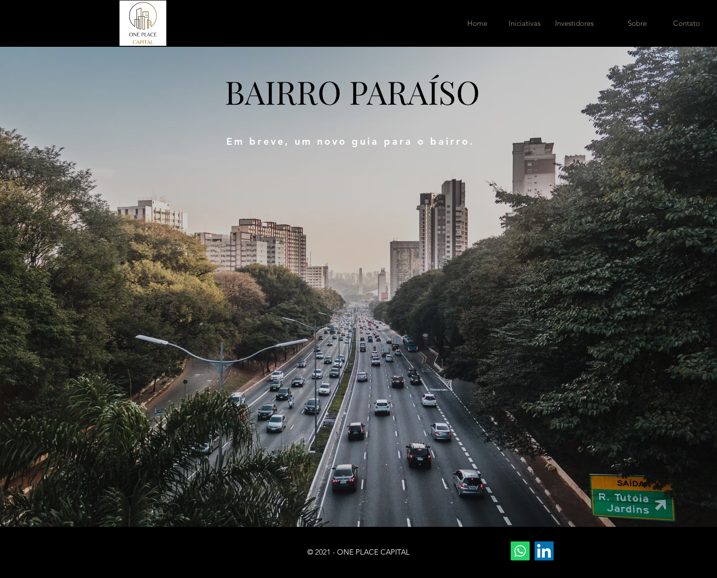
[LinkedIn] (544, 550)
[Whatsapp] (520, 550)
